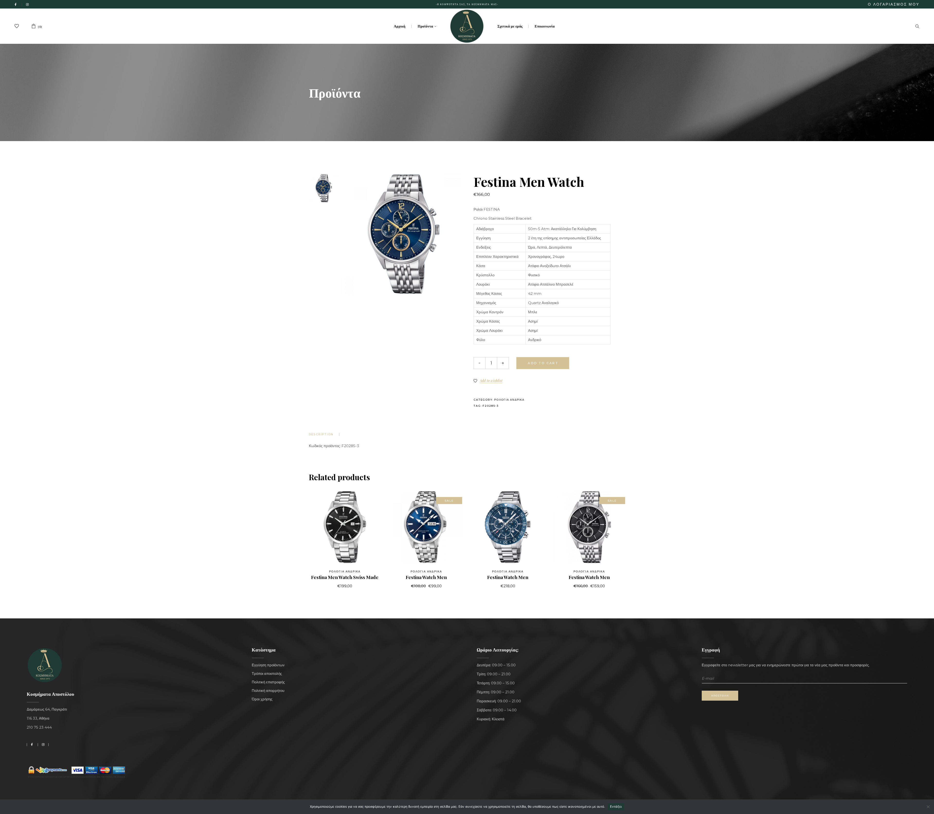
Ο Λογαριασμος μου (893, 4)
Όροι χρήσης (262, 699)
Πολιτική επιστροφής (268, 682)
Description (321, 434)
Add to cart (543, 363)
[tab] (324, 434)
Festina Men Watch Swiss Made (344, 577)
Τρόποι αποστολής (267, 673)
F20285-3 (490, 405)
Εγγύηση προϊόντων (268, 665)
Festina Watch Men (426, 577)
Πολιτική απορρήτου (268, 690)
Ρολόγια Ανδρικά (509, 399)
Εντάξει (616, 806)
